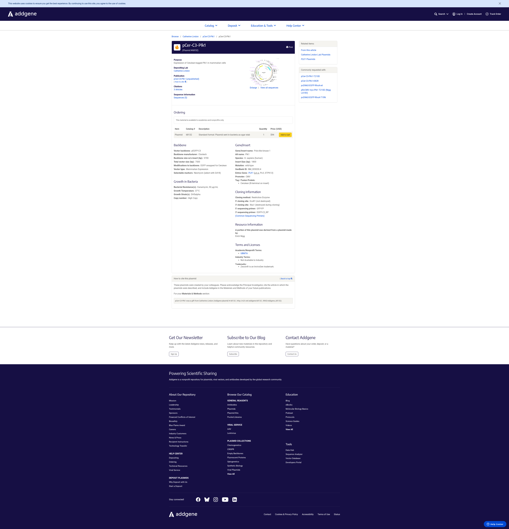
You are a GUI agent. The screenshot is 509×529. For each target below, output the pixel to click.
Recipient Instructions (178, 442)
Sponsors (173, 413)
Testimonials (175, 409)
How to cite (180, 82)
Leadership (174, 405)
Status (337, 514)
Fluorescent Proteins (236, 457)
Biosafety (173, 421)
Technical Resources (178, 466)
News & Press (175, 437)
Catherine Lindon (191, 36)
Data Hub (290, 450)
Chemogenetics (234, 445)
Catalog (209, 25)
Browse (175, 36)
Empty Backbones (235, 453)
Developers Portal (293, 462)
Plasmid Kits (232, 413)
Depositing (174, 458)
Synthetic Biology (235, 466)
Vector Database (293, 458)
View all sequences (269, 87)
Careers (172, 429)
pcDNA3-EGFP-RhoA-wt (312, 85)
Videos (289, 425)
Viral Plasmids (233, 470)
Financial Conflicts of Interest (182, 417)
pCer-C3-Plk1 (209, 36)
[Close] (499, 3)
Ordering (172, 462)
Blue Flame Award (177, 425)
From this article (308, 50)
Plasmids (308, 59)
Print (290, 47)
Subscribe (233, 354)
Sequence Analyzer (294, 454)
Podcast (289, 413)
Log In (460, 14)
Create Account (474, 14)
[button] (441, 14)
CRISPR (230, 449)
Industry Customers (177, 433)
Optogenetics (233, 461)
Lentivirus (231, 433)
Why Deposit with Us (178, 482)
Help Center (293, 25)
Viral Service (174, 470)
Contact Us (292, 354)
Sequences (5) (180, 97)
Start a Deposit (175, 486)
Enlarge (253, 87)
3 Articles (178, 89)
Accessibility (308, 514)
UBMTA (244, 253)
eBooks (289, 405)
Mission (172, 401)
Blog (288, 401)
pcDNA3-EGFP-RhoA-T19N (313, 97)
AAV (229, 429)
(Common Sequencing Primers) (250, 216)
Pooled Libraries (234, 417)
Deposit (232, 25)
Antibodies (232, 405)
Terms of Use (324, 514)
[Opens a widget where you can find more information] (495, 524)
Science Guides (292, 421)
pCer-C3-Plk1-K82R (310, 81)
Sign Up (174, 354)
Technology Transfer (178, 446)
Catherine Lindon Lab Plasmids (315, 54)
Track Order (495, 14)
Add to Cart (285, 135)
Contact (267, 514)
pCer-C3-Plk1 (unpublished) (186, 79)
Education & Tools (262, 25)
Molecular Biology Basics (297, 409)
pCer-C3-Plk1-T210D (310, 76)
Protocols (290, 417)
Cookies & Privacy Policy (286, 514)
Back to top (285, 279)
